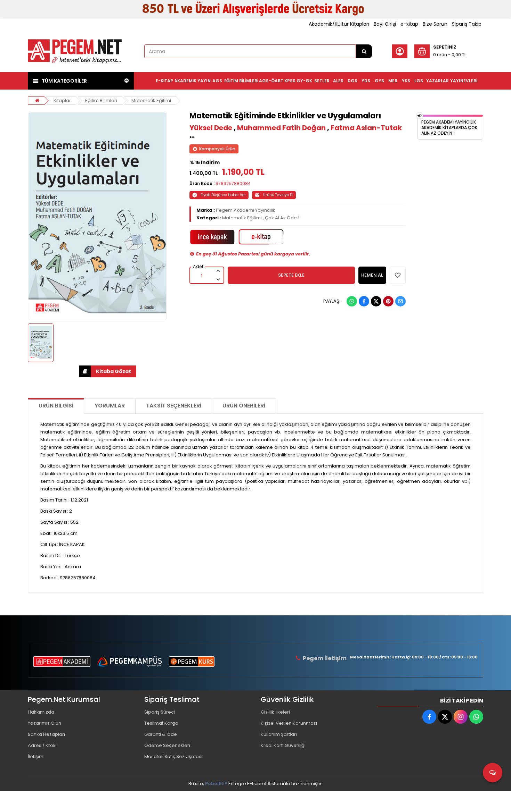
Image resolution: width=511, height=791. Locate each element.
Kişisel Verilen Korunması (289, 723)
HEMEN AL (372, 275)
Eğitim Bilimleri (101, 100)
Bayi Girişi (385, 23)
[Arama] (364, 51)
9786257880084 (233, 183)
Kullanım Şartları (279, 734)
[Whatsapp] (352, 301)
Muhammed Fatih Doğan (281, 128)
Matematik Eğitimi (151, 100)
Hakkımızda (41, 712)
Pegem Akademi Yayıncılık (245, 210)
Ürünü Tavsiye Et (278, 194)
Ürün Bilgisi (56, 406)
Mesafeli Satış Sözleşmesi (173, 756)
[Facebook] (364, 301)
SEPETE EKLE (291, 275)
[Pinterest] (388, 301)
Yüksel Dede (210, 128)
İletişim (35, 756)
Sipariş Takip (466, 23)
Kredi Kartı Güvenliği (283, 745)
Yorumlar (110, 406)
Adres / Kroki (42, 745)
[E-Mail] (400, 301)
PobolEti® (216, 783)
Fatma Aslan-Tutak (366, 128)
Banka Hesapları (46, 734)
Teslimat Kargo (161, 723)
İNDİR (107, 371)
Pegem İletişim (325, 658)
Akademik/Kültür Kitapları (339, 23)
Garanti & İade (160, 734)
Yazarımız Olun (44, 723)
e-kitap (409, 23)
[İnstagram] (461, 717)
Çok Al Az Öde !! (283, 217)
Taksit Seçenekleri (173, 406)
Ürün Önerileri (243, 406)
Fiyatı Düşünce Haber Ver (223, 194)
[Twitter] (376, 301)
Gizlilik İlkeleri (275, 712)
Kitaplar (62, 100)
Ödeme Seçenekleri (167, 745)
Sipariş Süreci (159, 712)
